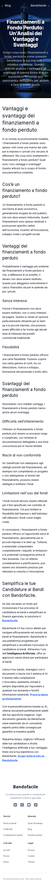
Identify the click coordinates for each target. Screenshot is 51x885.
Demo (6, 862)
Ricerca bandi (9, 823)
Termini (31, 862)
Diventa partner (35, 835)
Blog (30, 829)
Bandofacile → (40, 5)
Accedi (6, 850)
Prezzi (6, 856)
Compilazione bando (13, 835)
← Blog (6, 5)
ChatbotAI (7, 829)
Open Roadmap (35, 823)
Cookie (31, 856)
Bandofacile (9, 620)
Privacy (31, 850)
